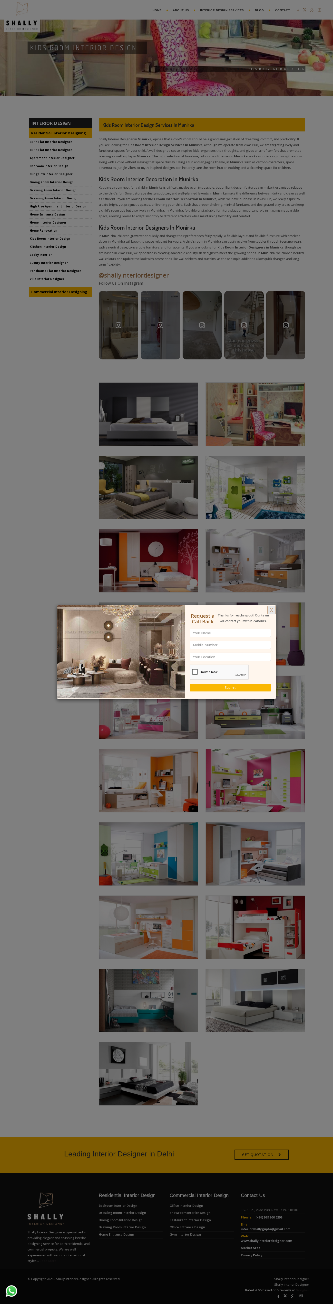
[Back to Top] (319, 1290)
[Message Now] (5, 1285)
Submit (230, 687)
